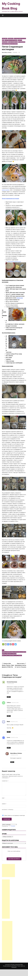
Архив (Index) (4, 38)
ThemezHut (13, 967)
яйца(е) (19, 655)
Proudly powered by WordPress (10, 966)
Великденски (10, 38)
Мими (8, 721)
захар (15, 651)
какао (19, 651)
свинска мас (19, 298)
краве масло (8, 653)
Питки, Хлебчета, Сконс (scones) (11, 40)
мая (6, 655)
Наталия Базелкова (12, 682)
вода (12, 651)
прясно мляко (11, 655)
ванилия (8, 651)
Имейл (4, 803)
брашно (4, 651)
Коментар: (5, 780)
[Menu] (3, 15)
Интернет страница (7, 809)
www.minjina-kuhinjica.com (14, 261)
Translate (13, 826)
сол (16, 655)
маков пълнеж (5, 190)
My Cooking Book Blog (18, 964)
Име (3, 798)
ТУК (3, 640)
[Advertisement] (14, 26)
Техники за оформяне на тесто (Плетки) (9, 43)
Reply (8, 696)
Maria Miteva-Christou (6, 52)
